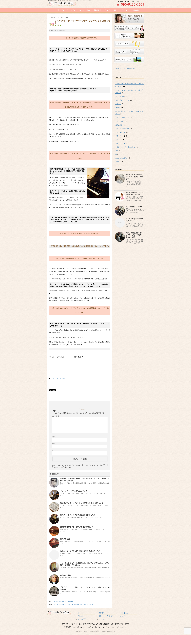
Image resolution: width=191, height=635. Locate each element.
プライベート (119, 136)
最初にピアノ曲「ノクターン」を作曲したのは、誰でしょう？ (82, 503)
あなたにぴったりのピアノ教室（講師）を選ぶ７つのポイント (82, 551)
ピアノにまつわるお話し (59, 378)
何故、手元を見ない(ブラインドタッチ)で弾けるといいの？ (134, 235)
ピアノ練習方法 (120, 132)
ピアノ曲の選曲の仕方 (122, 129)
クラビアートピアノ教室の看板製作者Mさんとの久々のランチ (75, 604)
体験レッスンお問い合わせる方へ (125, 147)
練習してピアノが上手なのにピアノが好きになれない (134, 177)
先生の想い (81, 616)
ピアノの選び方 (120, 121)
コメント (55, 416)
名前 (53, 437)
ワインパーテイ (120, 143)
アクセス (101, 619)
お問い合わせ (124, 613)
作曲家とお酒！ (65, 575)
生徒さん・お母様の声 (106, 616)
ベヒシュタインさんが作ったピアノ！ (73, 491)
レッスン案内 (82, 619)
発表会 (117, 162)
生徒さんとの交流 (121, 158)
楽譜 (116, 151)
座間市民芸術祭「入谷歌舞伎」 (64, 602)
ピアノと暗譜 (65, 539)
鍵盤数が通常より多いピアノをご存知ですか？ (77, 527)
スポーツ (118, 104)
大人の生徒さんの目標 (134, 207)
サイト (54, 450)
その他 (117, 107)
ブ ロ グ (122, 616)
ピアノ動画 (118, 125)
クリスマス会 (119, 96)
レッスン (118, 140)
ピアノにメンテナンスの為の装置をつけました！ (77, 515)
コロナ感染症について (122, 100)
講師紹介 (101, 613)
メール (54, 443)
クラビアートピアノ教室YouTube (125, 69)
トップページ (82, 613)
